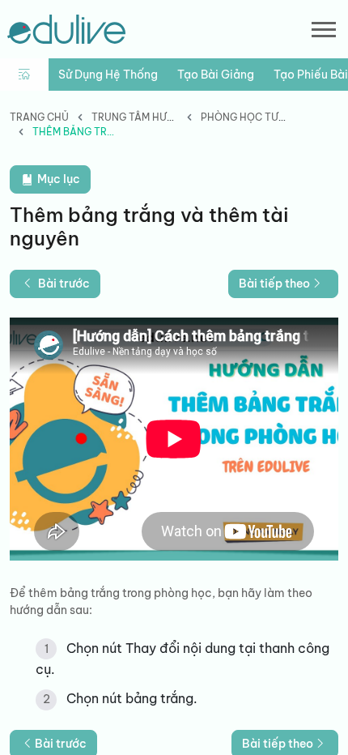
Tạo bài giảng (215, 74)
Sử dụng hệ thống (108, 74)
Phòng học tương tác (262, 117)
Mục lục (57, 179)
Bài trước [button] (64, 283)
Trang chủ (39, 117)
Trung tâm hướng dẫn (152, 117)
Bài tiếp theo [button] (274, 283)
